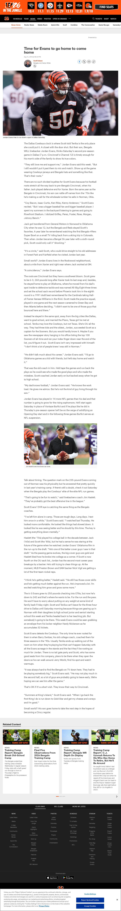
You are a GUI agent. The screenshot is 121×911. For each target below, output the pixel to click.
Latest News (13, 817)
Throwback (53, 831)
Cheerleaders (54, 843)
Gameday (54, 823)
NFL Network (34, 864)
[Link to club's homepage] (6, 18)
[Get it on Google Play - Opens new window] (68, 879)
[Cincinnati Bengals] (60, 889)
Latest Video (34, 817)
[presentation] (117, 797)
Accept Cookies (90, 906)
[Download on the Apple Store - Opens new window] (52, 878)
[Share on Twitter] (84, 63)
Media (13, 821)
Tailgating (92, 827)
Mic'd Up (33, 839)
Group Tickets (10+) (109, 845)
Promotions (73, 841)
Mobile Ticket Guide (109, 853)
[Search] (93, 18)
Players (53, 835)
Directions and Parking (92, 856)
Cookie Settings (90, 894)
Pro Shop (92, 839)
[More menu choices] (70, 19)
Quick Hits (13, 841)
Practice (53, 827)
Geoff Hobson (38, 61)
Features (33, 854)
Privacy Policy (44, 906)
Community (13, 831)
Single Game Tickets (109, 825)
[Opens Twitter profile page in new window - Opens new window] (34, 66)
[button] (57, 796)
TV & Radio (73, 821)
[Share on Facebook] (79, 63)
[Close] (117, 899)
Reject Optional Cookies (90, 900)
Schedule (73, 817)
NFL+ (73, 845)
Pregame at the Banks (92, 833)
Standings (73, 837)
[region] (60, 900)
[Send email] (89, 63)
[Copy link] (94, 62)
